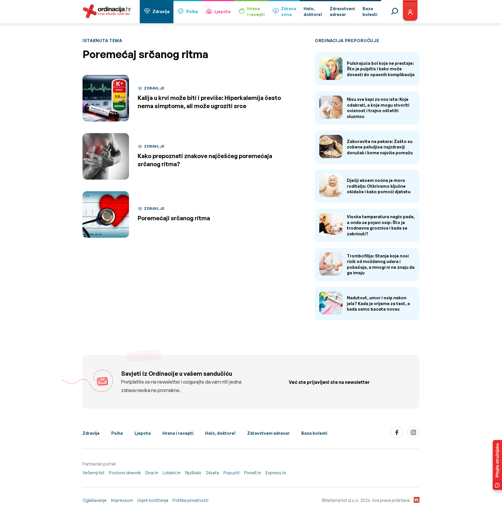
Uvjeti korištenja (152, 500)
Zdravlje (161, 11)
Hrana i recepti (177, 433)
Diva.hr (151, 472)
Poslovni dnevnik (125, 472)
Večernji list (94, 472)
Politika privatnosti (190, 500)
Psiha (192, 11)
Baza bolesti (314, 433)
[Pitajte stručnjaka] (497, 465)
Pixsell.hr (252, 472)
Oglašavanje (95, 500)
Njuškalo (193, 472)
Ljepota (222, 11)
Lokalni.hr (172, 472)
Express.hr (276, 472)
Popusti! (231, 472)
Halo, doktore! (220, 433)
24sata (212, 472)
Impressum (122, 500)
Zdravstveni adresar (268, 433)
